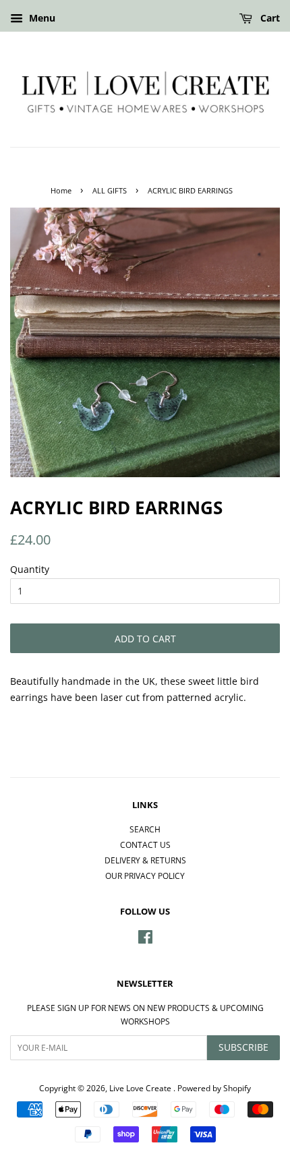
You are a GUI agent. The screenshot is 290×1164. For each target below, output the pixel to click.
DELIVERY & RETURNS (145, 860)
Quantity (29, 569)
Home (61, 190)
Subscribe (243, 1047)
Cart (269, 17)
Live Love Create (141, 1087)
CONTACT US (145, 844)
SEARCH (145, 829)
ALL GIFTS (109, 190)
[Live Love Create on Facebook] (145, 939)
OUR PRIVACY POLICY (145, 875)
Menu (40, 17)
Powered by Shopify (214, 1087)
